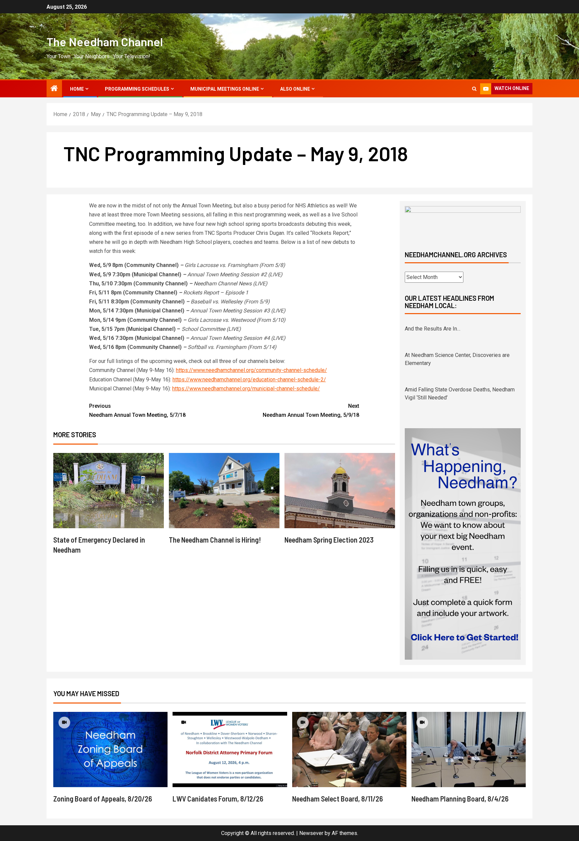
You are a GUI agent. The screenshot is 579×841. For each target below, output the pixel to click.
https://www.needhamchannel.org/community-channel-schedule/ (251, 370)
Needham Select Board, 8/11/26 (337, 798)
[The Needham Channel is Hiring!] (224, 490)
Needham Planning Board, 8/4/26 (460, 798)
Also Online (295, 89)
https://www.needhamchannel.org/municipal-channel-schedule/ (246, 388)
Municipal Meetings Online (224, 89)
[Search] (474, 88)
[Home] (54, 89)
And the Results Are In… (432, 326)
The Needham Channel (105, 41)
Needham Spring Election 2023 (329, 539)
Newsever (311, 833)
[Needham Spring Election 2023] (339, 490)
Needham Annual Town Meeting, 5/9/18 (311, 410)
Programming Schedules (137, 89)
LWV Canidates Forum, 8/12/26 (218, 798)
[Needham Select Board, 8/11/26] (349, 749)
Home (77, 89)
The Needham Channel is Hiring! (215, 539)
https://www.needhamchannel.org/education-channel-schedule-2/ (249, 379)
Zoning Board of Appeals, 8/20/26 (102, 798)
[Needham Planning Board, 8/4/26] (468, 749)
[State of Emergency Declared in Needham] (108, 490)
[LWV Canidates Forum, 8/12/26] (230, 749)
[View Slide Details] (463, 222)
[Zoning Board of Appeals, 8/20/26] (110, 749)
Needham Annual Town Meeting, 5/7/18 (137, 410)
